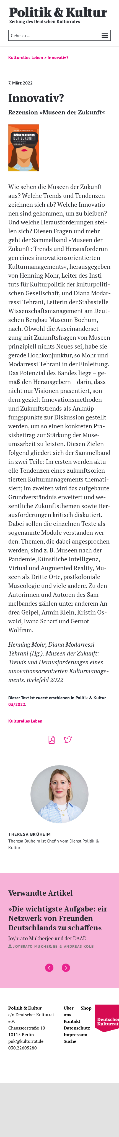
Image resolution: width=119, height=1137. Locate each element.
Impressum (75, 1034)
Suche (70, 1041)
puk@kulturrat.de (25, 1041)
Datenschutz (77, 1028)
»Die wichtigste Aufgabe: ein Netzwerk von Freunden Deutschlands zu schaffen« (58, 922)
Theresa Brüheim (29, 834)
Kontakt (72, 1021)
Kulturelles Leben (25, 721)
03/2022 (16, 704)
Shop (86, 1008)
